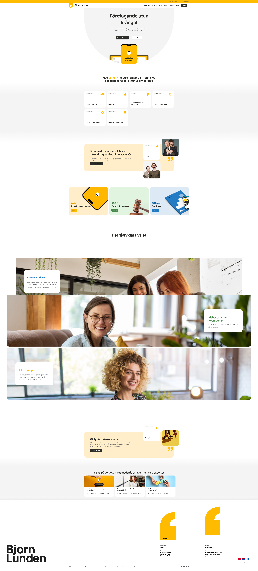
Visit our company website (242, 562)
